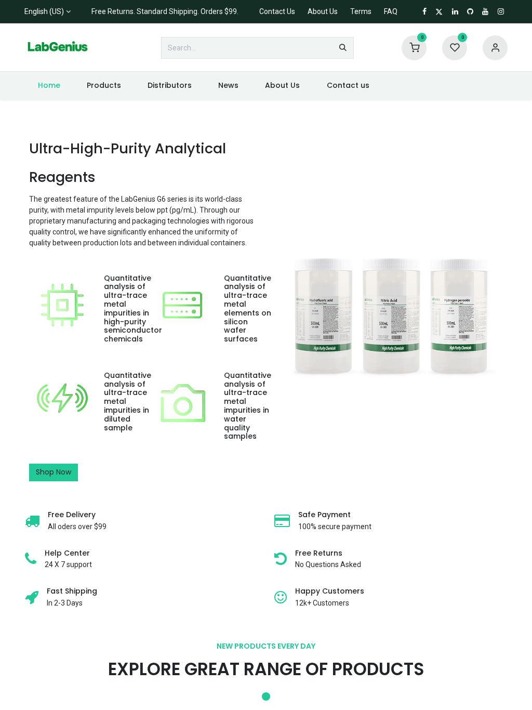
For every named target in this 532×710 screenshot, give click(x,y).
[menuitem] (48, 85)
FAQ (390, 11)
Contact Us (277, 11)
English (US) (44, 11)
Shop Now (53, 472)
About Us (323, 11)
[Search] (342, 47)
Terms (360, 11)
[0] (414, 47)
